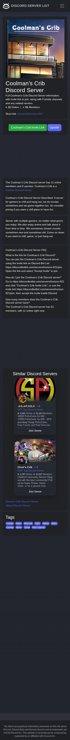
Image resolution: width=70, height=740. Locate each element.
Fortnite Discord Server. (19, 190)
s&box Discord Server (18, 505)
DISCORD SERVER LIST (29, 6)
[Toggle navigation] (62, 5)
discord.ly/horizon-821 (30, 113)
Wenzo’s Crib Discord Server (22, 501)
